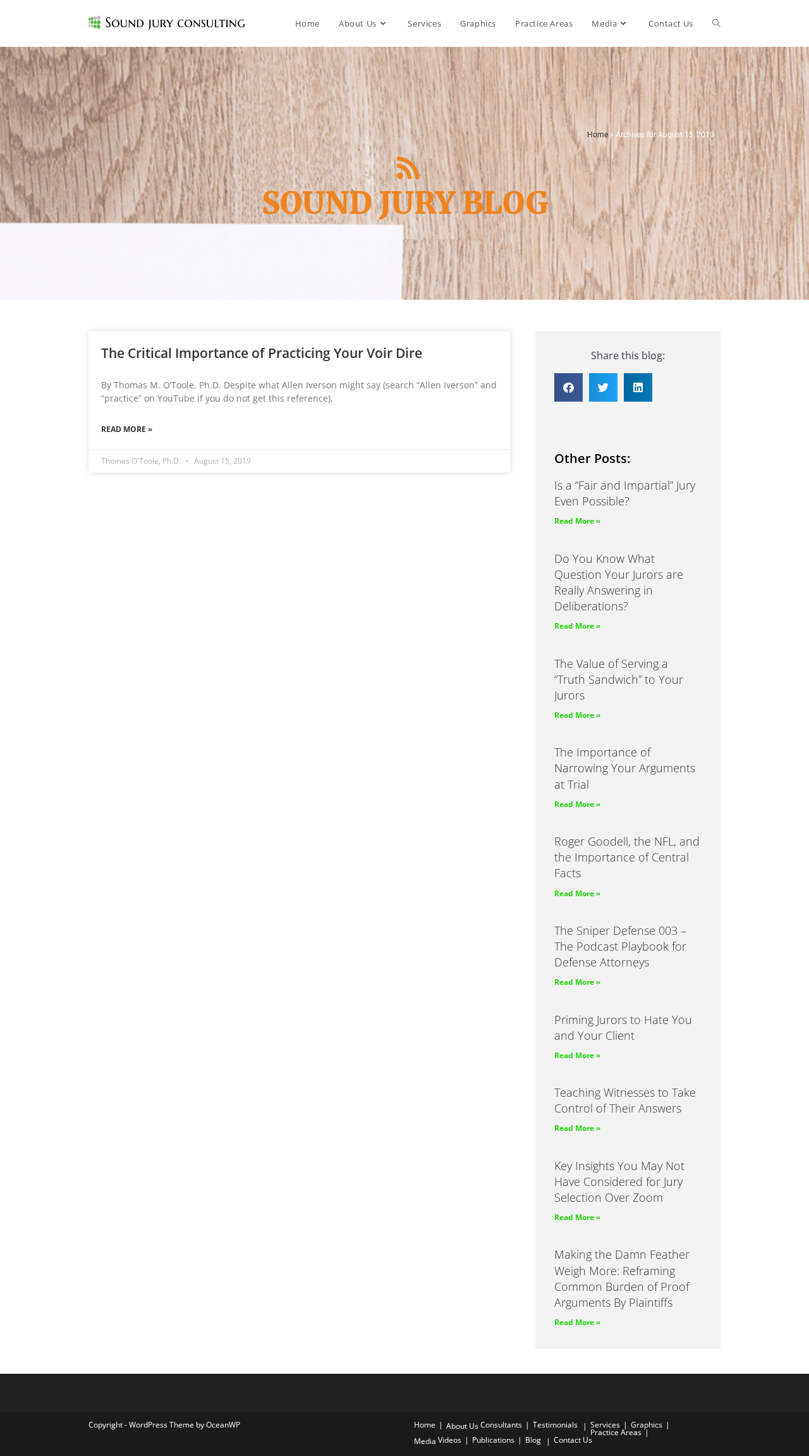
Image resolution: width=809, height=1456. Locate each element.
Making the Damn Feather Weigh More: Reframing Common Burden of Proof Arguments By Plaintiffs (622, 1278)
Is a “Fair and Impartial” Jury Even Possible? (624, 493)
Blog (533, 1439)
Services (605, 1424)
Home (597, 134)
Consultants (501, 1424)
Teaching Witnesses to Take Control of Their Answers (625, 1100)
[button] (568, 387)
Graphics (646, 1424)
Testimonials (555, 1424)
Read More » (126, 429)
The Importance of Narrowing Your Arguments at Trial (624, 767)
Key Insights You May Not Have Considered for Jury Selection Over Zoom (619, 1181)
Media (425, 1441)
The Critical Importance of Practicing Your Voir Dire (261, 353)
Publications (493, 1439)
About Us (462, 1426)
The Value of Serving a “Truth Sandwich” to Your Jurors (618, 679)
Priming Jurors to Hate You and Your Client (623, 1027)
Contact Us (573, 1439)
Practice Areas (616, 1432)
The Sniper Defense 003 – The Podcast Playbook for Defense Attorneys (620, 946)
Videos (449, 1439)
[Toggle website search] (716, 23)
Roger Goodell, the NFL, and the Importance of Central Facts (627, 857)
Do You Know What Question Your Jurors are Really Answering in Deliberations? (618, 582)
